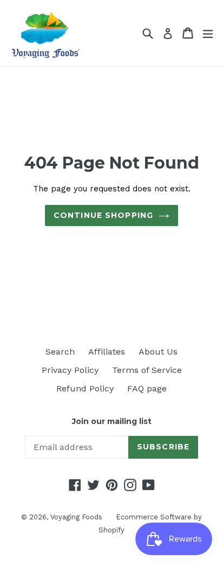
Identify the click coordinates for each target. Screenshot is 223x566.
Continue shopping (103, 215)
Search (60, 351)
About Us (158, 351)
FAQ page (147, 388)
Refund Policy (85, 388)
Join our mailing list (112, 421)
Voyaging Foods (76, 517)
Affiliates (106, 351)
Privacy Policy (70, 370)
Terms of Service (147, 370)
